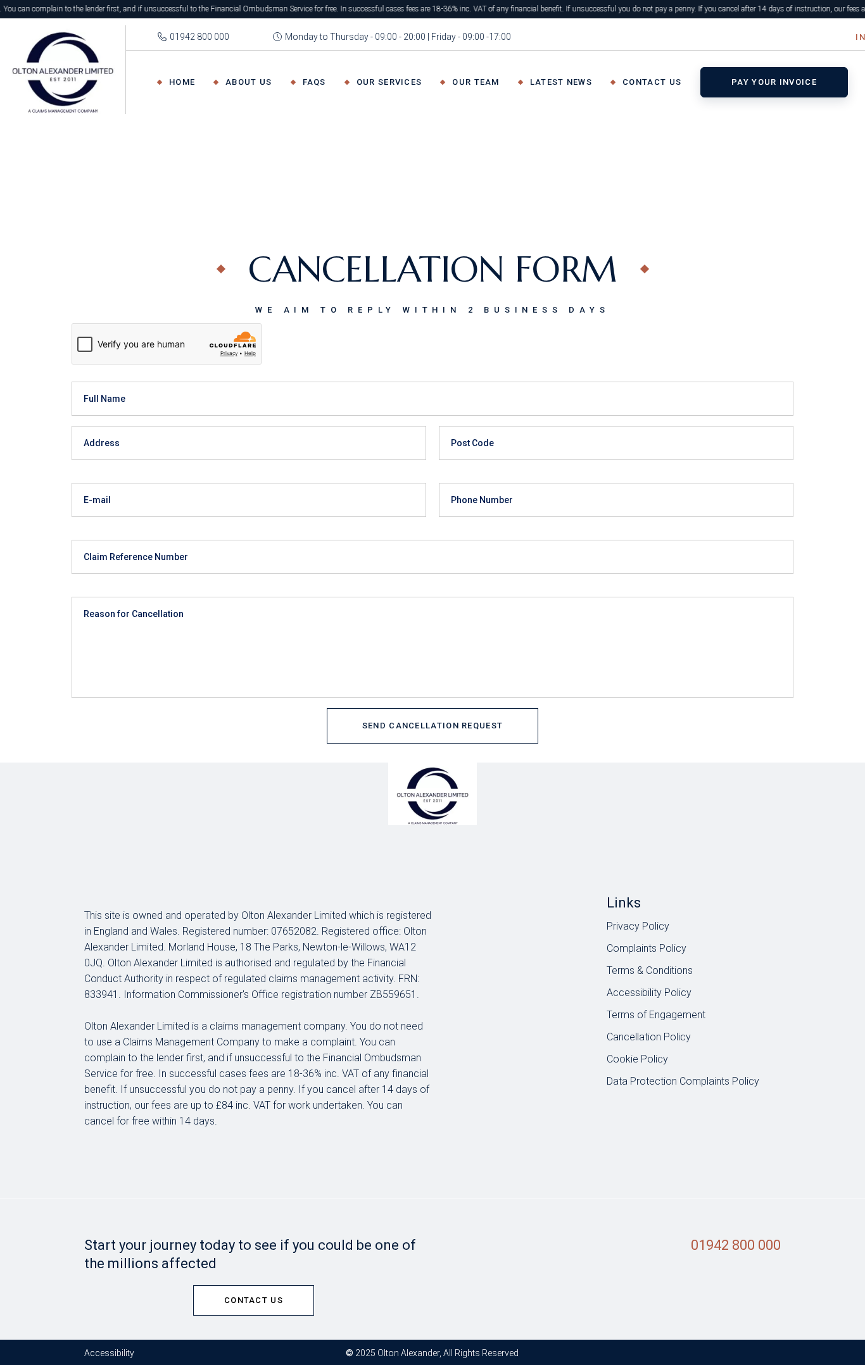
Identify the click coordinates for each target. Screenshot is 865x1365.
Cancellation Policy (649, 1037)
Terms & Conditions (650, 970)
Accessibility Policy (649, 993)
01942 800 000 (736, 1245)
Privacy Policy (638, 926)
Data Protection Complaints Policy (683, 1081)
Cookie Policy (637, 1059)
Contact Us (253, 1300)
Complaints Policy (646, 948)
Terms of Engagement (656, 1015)
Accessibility (109, 1353)
